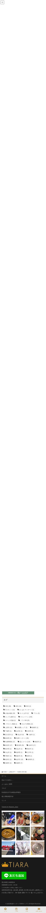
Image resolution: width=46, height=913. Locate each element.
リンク (4, 800)
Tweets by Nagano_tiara (10, 807)
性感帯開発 (10, 741)
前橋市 (35, 727)
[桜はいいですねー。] (23, 848)
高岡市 (8, 763)
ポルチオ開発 (27, 724)
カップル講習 (10, 717)
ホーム (4, 776)
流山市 (19, 749)
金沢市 (19, 759)
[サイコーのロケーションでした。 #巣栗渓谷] (23, 833)
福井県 (19, 752)
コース (5, 911)
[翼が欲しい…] (8, 819)
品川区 (19, 731)
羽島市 (8, 756)
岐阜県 (8, 738)
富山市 (21, 734)
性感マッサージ (22, 738)
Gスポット (10, 710)
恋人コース (25, 741)
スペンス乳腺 (10, 720)
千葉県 (8, 731)
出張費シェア (22, 727)
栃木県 (8, 749)
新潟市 (8, 745)
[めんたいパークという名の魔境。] (8, 848)
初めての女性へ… (8, 780)
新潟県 (20, 745)
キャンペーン (26, 717)
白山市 (8, 752)
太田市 (30, 731)
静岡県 (31, 759)
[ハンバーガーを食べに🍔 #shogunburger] (37, 819)
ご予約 (16, 911)
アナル (36, 713)
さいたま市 (24, 713)
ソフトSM (24, 720)
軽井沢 (8, 759)
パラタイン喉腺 (11, 724)
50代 (28, 706)
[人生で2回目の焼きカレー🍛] (8, 833)
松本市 (32, 745)
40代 (18, 706)
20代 (8, 706)
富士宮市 (9, 734)
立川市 (30, 752)
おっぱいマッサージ (26, 710)
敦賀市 (38, 741)
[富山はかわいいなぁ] (37, 848)
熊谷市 (30, 749)
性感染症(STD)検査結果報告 (11, 792)
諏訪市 (19, 756)
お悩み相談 (10, 713)
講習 (29, 756)
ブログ (4, 788)
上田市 (8, 727)
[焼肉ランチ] (23, 819)
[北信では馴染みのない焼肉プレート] (37, 833)
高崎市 (19, 763)
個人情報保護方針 (8, 796)
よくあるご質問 (7, 784)
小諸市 (31, 734)
